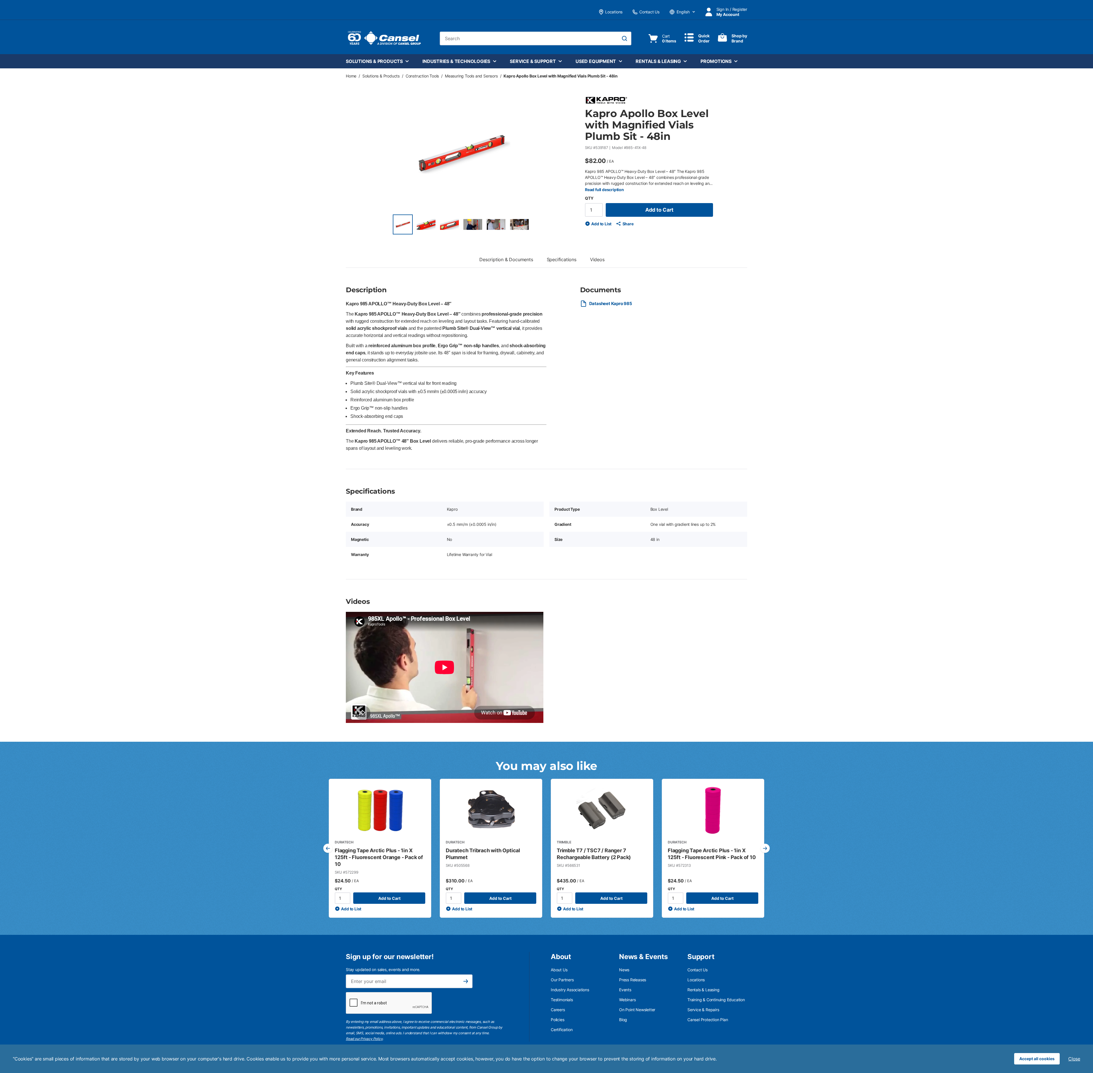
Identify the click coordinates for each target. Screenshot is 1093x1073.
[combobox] (535, 38)
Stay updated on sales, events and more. (383, 969)
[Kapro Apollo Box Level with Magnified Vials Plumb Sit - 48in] (403, 224)
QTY (589, 198)
